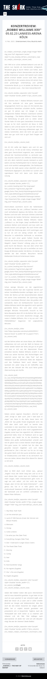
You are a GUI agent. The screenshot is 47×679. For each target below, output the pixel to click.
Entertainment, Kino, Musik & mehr (29, 41)
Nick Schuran (26, 676)
